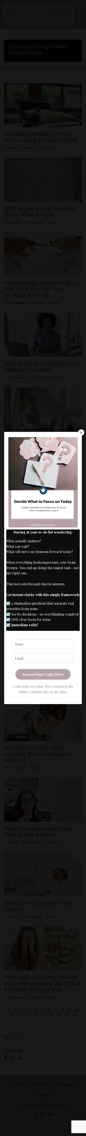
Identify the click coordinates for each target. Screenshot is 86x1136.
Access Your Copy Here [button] (43, 674)
